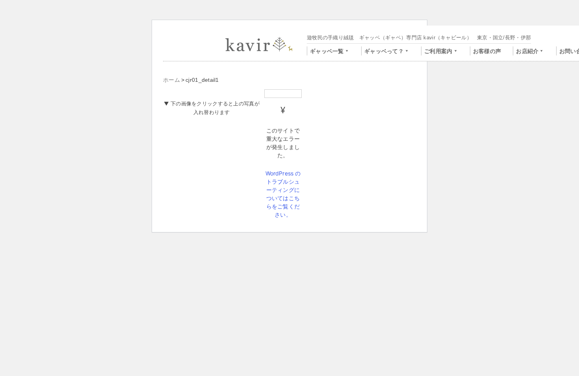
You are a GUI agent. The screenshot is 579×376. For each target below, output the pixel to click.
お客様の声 (487, 51)
